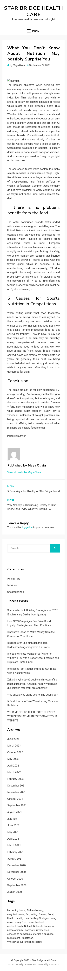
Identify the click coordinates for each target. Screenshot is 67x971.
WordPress (54, 964)
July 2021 (13, 818)
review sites (42, 930)
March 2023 (14, 745)
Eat (27, 914)
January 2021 (15, 858)
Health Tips (13, 578)
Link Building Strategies (37, 918)
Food (51, 914)
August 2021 (14, 812)
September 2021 (17, 805)
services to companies (19, 933)
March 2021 (14, 845)
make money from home (20, 922)
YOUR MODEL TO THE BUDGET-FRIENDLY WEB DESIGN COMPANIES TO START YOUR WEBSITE (32, 716)
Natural (28, 926)
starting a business (43, 933)
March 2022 (14, 772)
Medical (39, 922)
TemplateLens (30, 964)
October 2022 (15, 752)
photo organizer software (21, 930)
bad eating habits (16, 910)
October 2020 (15, 878)
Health (10, 918)
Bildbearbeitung (35, 910)
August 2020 (14, 891)
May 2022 (13, 758)
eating (34, 914)
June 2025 (13, 738)
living (53, 918)
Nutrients (38, 926)
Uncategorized (15, 591)
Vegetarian (27, 937)
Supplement (13, 937)
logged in (27, 527)
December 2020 (16, 865)
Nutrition (21, 436)
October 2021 (15, 798)
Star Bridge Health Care (33, 11)
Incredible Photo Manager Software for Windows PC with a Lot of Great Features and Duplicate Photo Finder (33, 658)
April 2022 (13, 765)
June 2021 (13, 825)
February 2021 (15, 852)
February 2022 (15, 778)
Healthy (19, 918)
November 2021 (16, 792)
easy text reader (15, 914)
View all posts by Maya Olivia (24, 472)
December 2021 (16, 785)
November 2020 (16, 872)
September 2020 (17, 885)
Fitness (43, 914)
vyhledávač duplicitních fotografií (24, 941)
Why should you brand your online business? (32, 694)
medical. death (15, 926)
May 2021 (13, 832)
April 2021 (13, 838)
